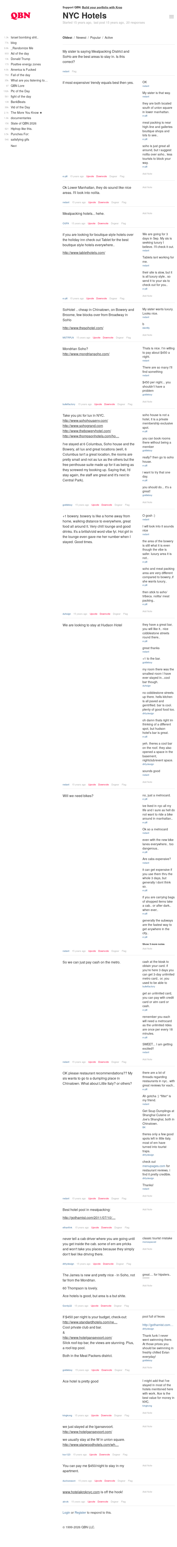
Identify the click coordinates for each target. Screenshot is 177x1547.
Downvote (101, 176)
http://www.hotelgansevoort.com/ (87, 1337)
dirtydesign (148, 713)
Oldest (67, 37)
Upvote (90, 176)
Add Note (147, 173)
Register (80, 1512)
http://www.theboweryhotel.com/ (87, 430)
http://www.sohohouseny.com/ (85, 420)
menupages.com (153, 1166)
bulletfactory (69, 404)
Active (109, 37)
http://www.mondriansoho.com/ (86, 353)
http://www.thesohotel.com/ (83, 327)
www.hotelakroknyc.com (81, 1491)
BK (143, 1127)
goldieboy (147, 394)
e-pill (65, 176)
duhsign (67, 613)
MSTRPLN (68, 337)
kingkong (67, 1415)
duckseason (69, 1480)
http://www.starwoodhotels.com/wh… (91, 1444)
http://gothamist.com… (157, 1325)
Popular (95, 37)
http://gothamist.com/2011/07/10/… (89, 1217)
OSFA (66, 223)
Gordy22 (67, 1305)
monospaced (149, 1241)
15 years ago (77, 176)
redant (66, 71)
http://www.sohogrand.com (83, 425)
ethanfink (67, 1227)
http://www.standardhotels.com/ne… (90, 1322)
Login (66, 1512)
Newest (81, 37)
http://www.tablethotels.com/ (84, 252)
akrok (66, 1501)
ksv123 (66, 1454)
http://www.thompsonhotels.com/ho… (91, 435)
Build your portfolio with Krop (102, 7)
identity (146, 327)
